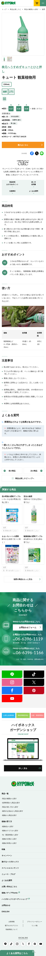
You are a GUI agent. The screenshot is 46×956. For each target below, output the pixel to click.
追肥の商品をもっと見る (23, 579)
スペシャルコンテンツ (10, 868)
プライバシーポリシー (34, 921)
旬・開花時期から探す (10, 835)
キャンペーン (7, 855)
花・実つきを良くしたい (11, 570)
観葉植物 (4, 98)
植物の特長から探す (9, 843)
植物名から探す (7, 826)
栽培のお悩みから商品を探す (12, 811)
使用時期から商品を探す (11, 803)
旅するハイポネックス (10, 862)
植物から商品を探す (9, 815)
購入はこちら (23, 145)
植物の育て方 (7, 821)
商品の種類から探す (31, 9)
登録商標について (12, 929)
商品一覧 (5, 793)
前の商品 (12, 471)
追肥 (43, 9)
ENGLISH (5, 912)
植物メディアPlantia (10, 893)
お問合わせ (6, 905)
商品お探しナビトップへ (24, 478)
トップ (4, 9)
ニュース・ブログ (8, 874)
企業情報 (12, 921)
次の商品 (33, 471)
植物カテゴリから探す (10, 830)
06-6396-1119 (28, 638)
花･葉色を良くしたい (10, 530)
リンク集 (35, 925)
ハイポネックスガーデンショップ (14, 899)
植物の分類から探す (9, 839)
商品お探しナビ (15, 9)
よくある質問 (7, 880)
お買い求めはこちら (9, 886)
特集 (3, 849)
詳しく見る (23, 768)
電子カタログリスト (11, 925)
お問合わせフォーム (27, 627)
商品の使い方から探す (10, 807)
